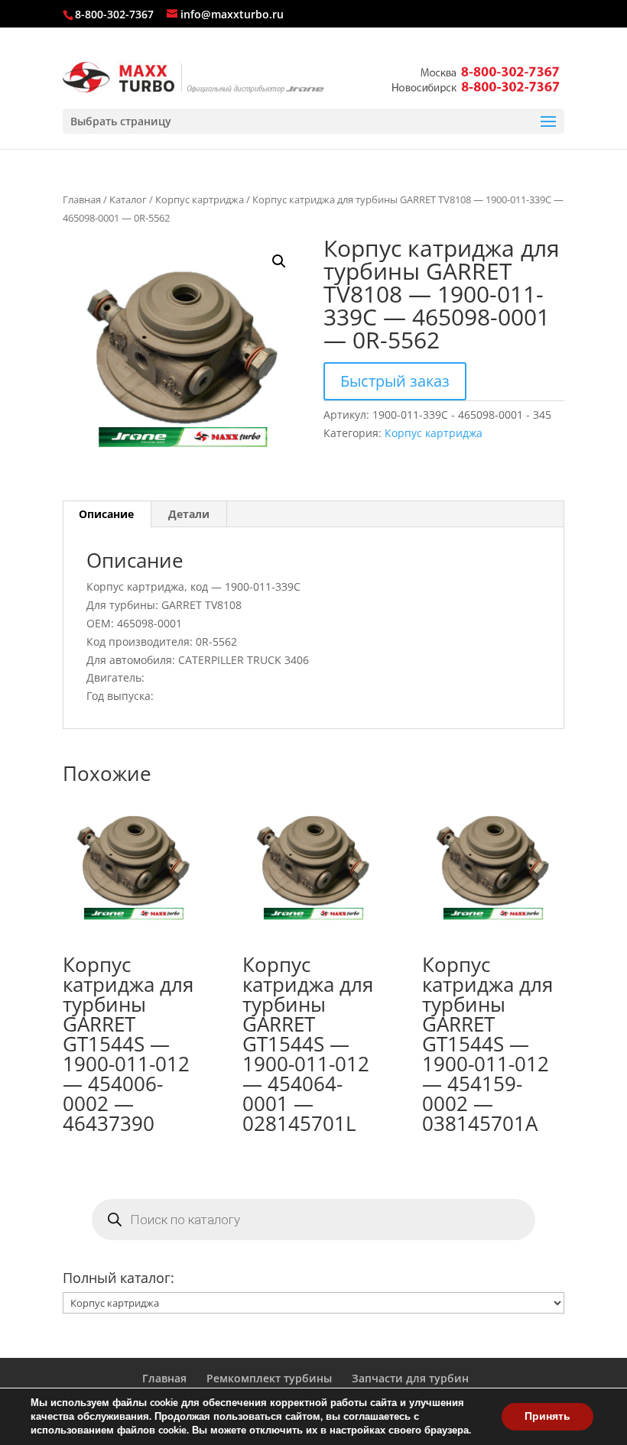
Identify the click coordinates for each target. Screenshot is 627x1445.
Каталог (128, 199)
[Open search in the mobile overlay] (313, 1219)
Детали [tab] (189, 514)
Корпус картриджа (199, 199)
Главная (82, 199)
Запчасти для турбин (410, 1378)
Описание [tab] (106, 514)
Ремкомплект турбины (269, 1378)
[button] (279, 261)
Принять (547, 1416)
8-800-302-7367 (114, 14)
